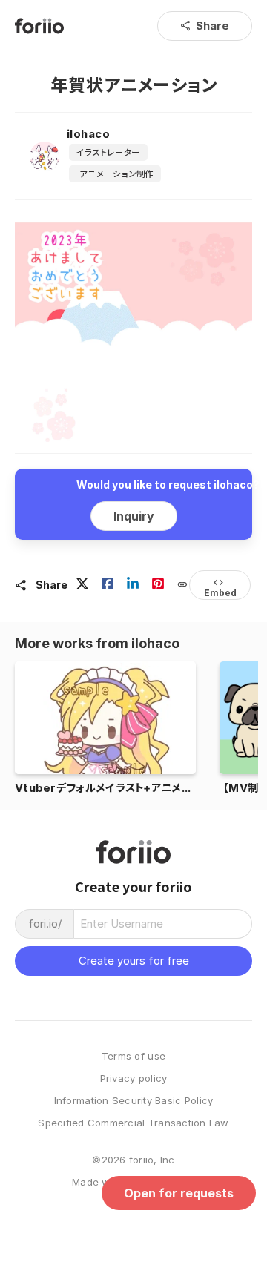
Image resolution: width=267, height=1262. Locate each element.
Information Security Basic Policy (134, 1100)
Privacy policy (134, 1078)
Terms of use (133, 1056)
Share (204, 26)
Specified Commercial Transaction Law (133, 1123)
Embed (220, 586)
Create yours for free (134, 961)
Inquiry (133, 516)
